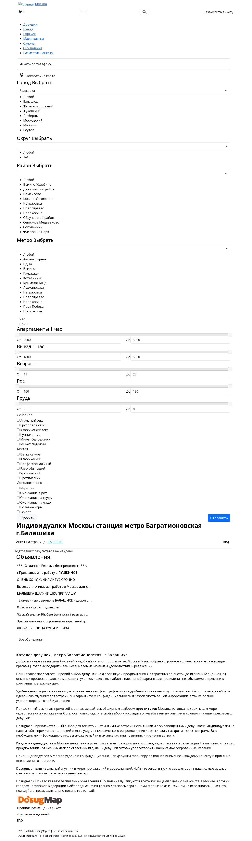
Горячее (29, 34)
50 (54, 542)
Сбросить (26, 518)
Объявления (32, 48)
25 (50, 542)
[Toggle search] (144, 12)
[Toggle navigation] (83, 12)
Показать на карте (40, 76)
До (128, 340)
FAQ (20, 820)
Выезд (28, 29)
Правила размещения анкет (39, 808)
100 (59, 542)
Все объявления (31, 639)
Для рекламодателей (33, 814)
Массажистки (33, 38)
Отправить (219, 518)
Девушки (30, 24)
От (19, 340)
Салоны (29, 43)
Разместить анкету (218, 12)
